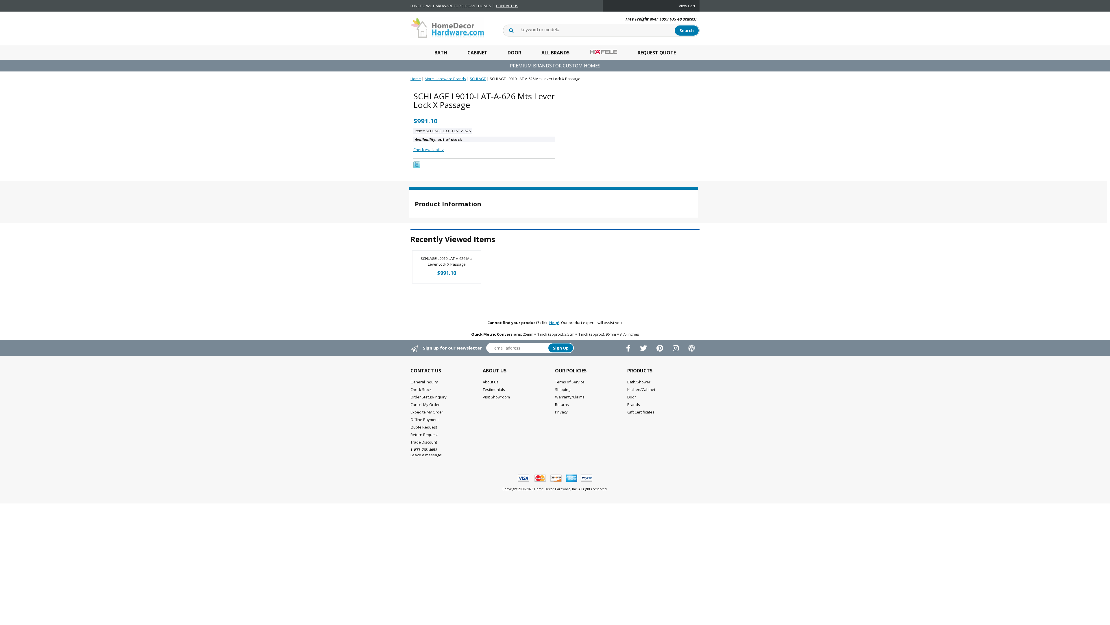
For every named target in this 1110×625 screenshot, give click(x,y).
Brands (633, 404)
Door (514, 52)
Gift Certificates (640, 412)
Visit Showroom (496, 397)
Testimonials (494, 389)
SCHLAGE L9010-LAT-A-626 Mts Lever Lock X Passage (447, 261)
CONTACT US (507, 5)
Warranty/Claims (569, 397)
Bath (440, 52)
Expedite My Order (426, 412)
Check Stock (421, 389)
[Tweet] (416, 166)
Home (415, 78)
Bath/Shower (638, 382)
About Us (491, 382)
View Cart (687, 5)
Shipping (562, 389)
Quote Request (423, 427)
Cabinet (477, 52)
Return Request (424, 434)
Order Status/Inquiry (428, 397)
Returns (562, 404)
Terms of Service (569, 382)
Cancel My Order (425, 404)
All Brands (555, 52)
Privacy (561, 412)
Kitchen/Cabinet (641, 389)
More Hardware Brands (445, 78)
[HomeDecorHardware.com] (447, 27)
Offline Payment (424, 419)
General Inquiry (424, 382)
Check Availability (428, 149)
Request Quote (657, 52)
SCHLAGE (478, 78)
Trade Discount (423, 442)
